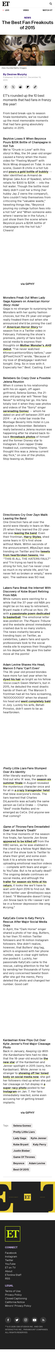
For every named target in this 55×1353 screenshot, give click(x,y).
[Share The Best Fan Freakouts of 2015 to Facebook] (6, 87)
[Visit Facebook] (8, 1320)
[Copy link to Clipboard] (35, 87)
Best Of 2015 (21, 1169)
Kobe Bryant (20, 1144)
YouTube (10, 1264)
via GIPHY (28, 284)
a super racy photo (24, 1086)
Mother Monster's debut (27, 347)
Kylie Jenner (38, 1138)
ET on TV (10, 1268)
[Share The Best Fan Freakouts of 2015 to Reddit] (20, 87)
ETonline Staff (13, 1275)
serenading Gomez (16, 411)
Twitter (9, 1260)
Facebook (11, 1253)
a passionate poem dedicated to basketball (26, 615)
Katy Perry (39, 1144)
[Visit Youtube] (34, 1320)
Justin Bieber (21, 1150)
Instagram (10, 1092)
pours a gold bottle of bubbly (28, 172)
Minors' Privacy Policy (18, 1306)
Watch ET (47, 10)
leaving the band (25, 533)
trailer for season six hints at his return (25, 884)
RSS (7, 1279)
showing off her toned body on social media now (26, 1075)
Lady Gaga (19, 1138)
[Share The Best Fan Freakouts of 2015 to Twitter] (13, 87)
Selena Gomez (22, 1125)
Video (26, 10)
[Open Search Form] (51, 4)
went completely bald (36, 701)
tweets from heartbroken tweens (26, 553)
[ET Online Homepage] (6, 4)
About (8, 1271)
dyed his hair (12, 679)
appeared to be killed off (20, 841)
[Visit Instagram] (26, 1320)
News (27, 18)
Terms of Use (12, 1291)
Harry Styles (32, 537)
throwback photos (22, 437)
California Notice (15, 1302)
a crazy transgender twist (32, 790)
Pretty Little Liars (24, 1132)
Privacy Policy (13, 1295)
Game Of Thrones (24, 1157)
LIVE (7, 10)
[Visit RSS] (43, 1320)
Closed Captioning (16, 1298)
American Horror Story (22, 327)
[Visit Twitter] (17, 1320)
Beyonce (18, 1163)
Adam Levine (37, 1163)
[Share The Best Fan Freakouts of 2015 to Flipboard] (28, 87)
